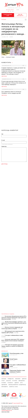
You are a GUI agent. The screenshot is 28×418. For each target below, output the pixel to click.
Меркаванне (4, 351)
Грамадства (11, 378)
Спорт (3, 380)
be (8, 11)
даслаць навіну (10, 9)
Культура (8, 380)
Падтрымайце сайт (8, 15)
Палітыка (3, 378)
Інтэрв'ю (3, 382)
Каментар (3, 146)
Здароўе (16, 382)
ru (10, 11)
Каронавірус (4, 386)
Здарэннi (24, 378)
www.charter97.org (18, 403)
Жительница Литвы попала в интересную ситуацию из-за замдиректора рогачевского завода (13, 29)
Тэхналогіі (10, 382)
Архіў (17, 9)
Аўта (21, 382)
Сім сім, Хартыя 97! (20, 15)
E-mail (3, 140)
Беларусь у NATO (13, 386)
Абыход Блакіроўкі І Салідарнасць (17, 384)
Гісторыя (14, 380)
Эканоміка (17, 378)
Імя (2, 134)
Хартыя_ (14, 5)
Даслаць (4, 164)
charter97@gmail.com (6, 410)
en (13, 11)
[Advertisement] (14, 113)
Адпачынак (4, 384)
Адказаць (4, 76)
